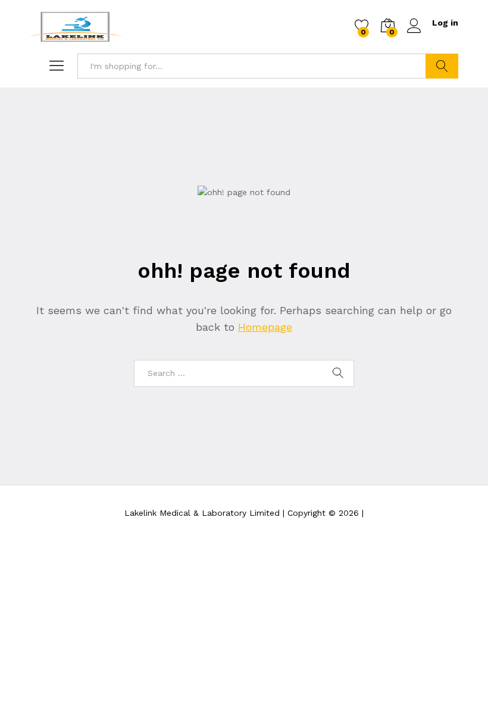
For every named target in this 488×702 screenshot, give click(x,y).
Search (442, 66)
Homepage (265, 327)
